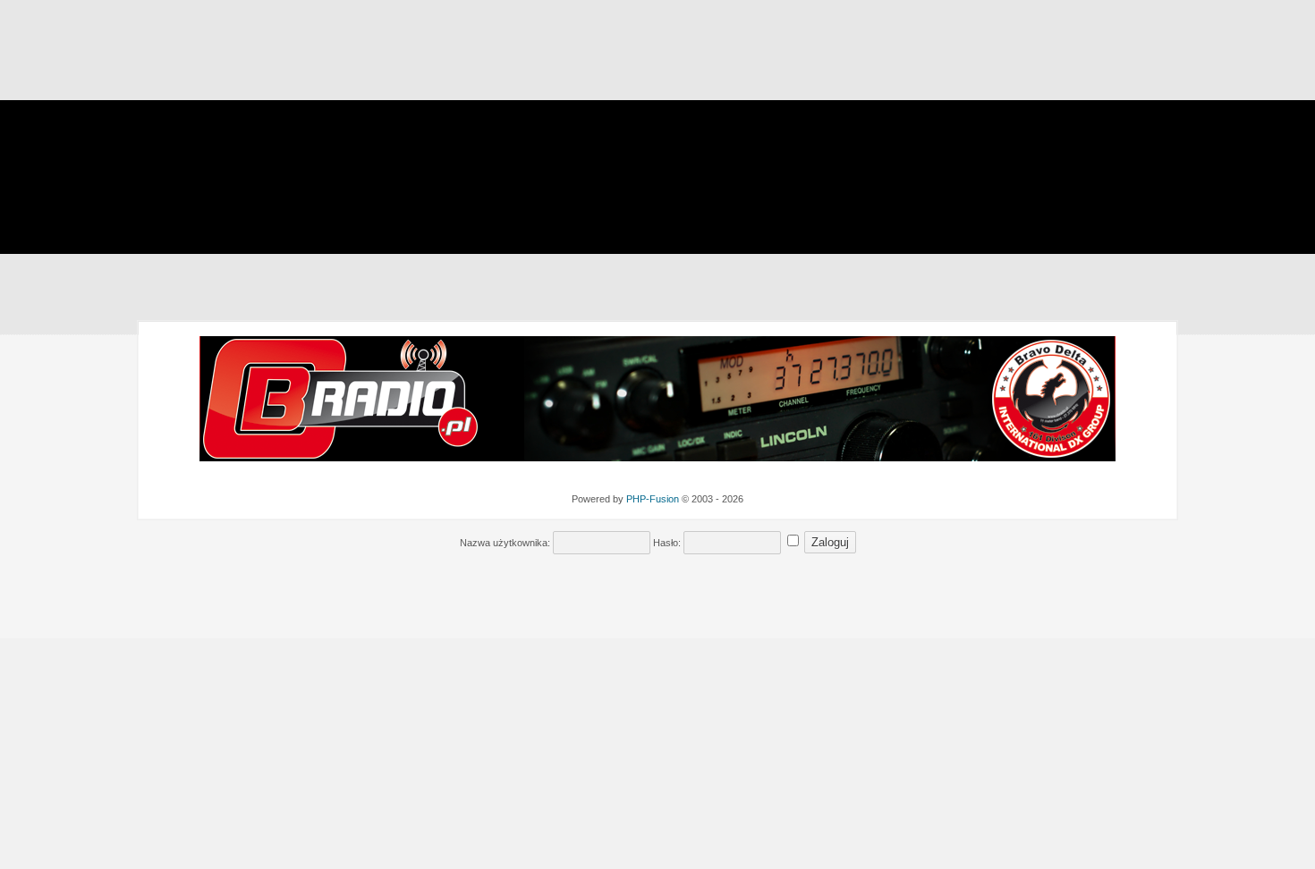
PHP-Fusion (652, 499)
